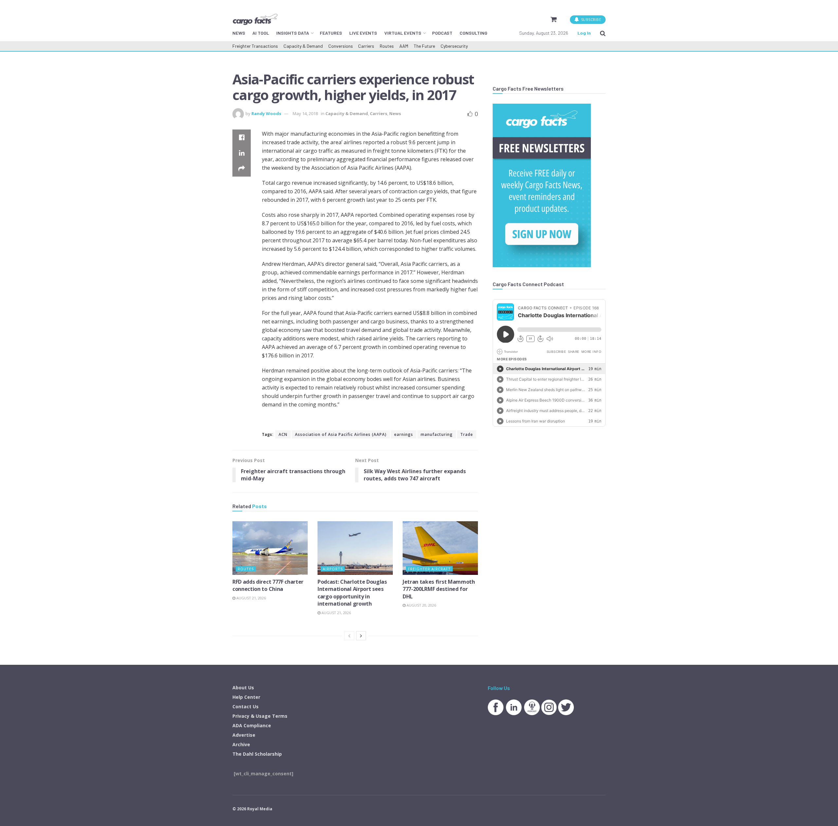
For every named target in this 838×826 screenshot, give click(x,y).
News (395, 113)
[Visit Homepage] (255, 19)
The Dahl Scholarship (257, 754)
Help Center (246, 697)
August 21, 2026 (250, 597)
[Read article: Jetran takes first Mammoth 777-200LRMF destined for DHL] (440, 548)
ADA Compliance (251, 725)
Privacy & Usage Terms (259, 716)
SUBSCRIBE (590, 19)
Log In (584, 33)
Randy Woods (266, 113)
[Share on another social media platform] (241, 169)
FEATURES (331, 33)
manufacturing (437, 434)
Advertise (243, 735)
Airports (333, 568)
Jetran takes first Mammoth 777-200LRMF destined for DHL (439, 589)
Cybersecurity (454, 46)
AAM (403, 46)
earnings (403, 434)
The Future (424, 46)
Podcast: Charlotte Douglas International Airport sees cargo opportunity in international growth (352, 592)
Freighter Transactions (255, 46)
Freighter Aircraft (429, 568)
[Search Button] (603, 33)
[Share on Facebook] (241, 137)
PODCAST (442, 33)
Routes (387, 46)
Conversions (340, 46)
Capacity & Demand (303, 46)
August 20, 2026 (421, 605)
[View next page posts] (361, 635)
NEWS (238, 33)
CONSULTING (473, 33)
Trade (466, 434)
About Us (243, 687)
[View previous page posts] (349, 635)
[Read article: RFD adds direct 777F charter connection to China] (270, 548)
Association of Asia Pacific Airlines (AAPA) (341, 434)
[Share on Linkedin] (241, 153)
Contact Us (245, 706)
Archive (241, 744)
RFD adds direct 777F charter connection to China (267, 585)
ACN (283, 434)
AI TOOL (260, 33)
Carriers (366, 46)
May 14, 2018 (305, 113)
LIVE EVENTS (363, 33)
